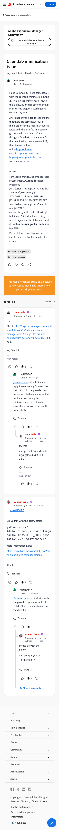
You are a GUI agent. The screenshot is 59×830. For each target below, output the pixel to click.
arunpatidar (20, 312)
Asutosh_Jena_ (21, 501)
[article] (29, 339)
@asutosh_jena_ (22, 598)
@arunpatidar (20, 382)
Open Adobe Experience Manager (31, 42)
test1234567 (19, 80)
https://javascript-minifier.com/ (25, 157)
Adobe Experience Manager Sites (18, 15)
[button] (17, 73)
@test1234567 (17, 510)
